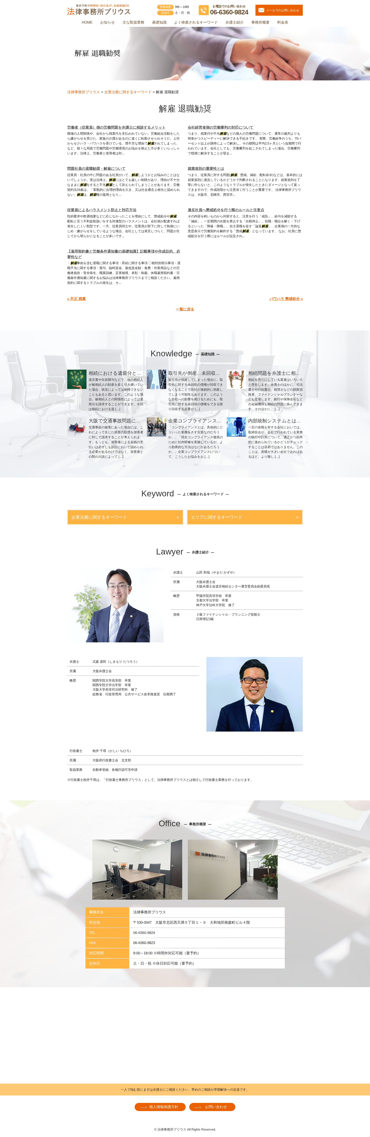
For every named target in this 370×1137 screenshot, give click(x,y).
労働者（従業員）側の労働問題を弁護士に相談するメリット (116, 127)
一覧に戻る (185, 309)
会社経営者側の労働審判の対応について (220, 127)
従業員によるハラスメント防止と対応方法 (101, 210)
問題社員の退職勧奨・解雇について (96, 169)
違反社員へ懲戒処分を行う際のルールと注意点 (226, 210)
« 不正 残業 (76, 299)
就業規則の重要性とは (206, 169)
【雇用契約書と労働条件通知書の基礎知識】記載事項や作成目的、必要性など (123, 254)
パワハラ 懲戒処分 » (286, 299)
